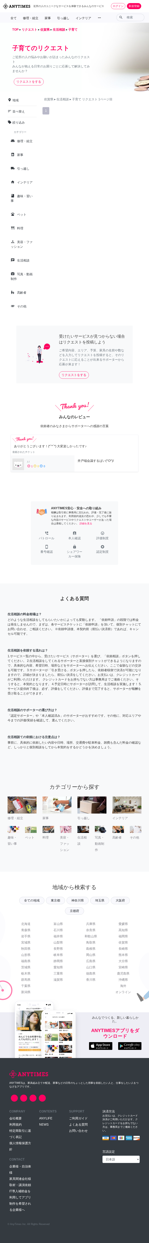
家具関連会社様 (20, 1178)
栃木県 (25, 973)
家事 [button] (48, 18)
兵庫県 (90, 924)
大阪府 (120, 900)
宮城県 (25, 942)
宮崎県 (123, 967)
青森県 (25, 930)
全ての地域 (32, 900)
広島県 (90, 961)
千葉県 (25, 986)
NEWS (44, 1124)
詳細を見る (86, 523)
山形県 (25, 955)
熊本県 (123, 955)
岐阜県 (58, 955)
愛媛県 (123, 924)
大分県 (123, 961)
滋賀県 (58, 979)
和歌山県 (91, 936)
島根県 (90, 948)
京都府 (74, 911)
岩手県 (25, 936)
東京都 (55, 900)
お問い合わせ (78, 1130)
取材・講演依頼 (20, 1185)
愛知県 (58, 967)
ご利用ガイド (78, 1118)
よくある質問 (78, 1124)
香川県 (90, 979)
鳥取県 (90, 942)
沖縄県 (123, 979)
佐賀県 (123, 942)
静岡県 (58, 961)
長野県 (58, 948)
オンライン (123, 992)
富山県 (58, 924)
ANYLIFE (45, 1118)
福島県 (25, 961)
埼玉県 (99, 900)
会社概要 (15, 1118)
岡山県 (90, 955)
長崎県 (123, 948)
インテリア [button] (83, 18)
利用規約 (15, 1124)
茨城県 (25, 967)
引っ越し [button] (63, 18)
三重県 (58, 973)
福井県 (58, 936)
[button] (46, 536)
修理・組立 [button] (30, 18)
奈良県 (90, 930)
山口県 (90, 967)
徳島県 (90, 973)
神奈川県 (77, 900)
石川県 (58, 930)
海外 (123, 986)
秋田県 (25, 948)
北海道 (25, 924)
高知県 (123, 930)
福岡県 (123, 936)
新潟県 (25, 992)
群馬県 (25, 979)
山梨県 (58, 942)
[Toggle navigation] (143, 6)
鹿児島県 (123, 973)
